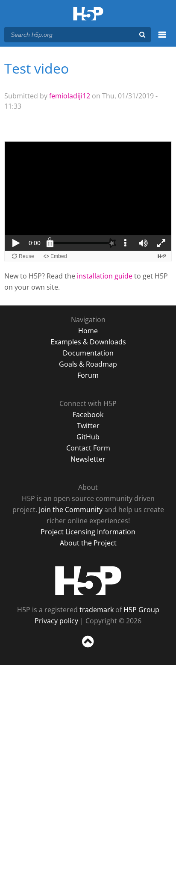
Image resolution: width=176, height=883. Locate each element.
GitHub (88, 437)
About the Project (88, 543)
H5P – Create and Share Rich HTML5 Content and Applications (88, 14)
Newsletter (88, 459)
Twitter (88, 425)
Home (88, 330)
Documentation (88, 353)
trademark (96, 609)
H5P (88, 581)
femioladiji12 (69, 96)
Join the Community (71, 509)
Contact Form (88, 448)
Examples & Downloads (88, 342)
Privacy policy (56, 620)
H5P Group (141, 609)
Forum (88, 375)
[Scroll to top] (88, 647)
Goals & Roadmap (88, 364)
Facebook (88, 414)
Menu (162, 39)
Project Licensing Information (88, 531)
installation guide (104, 276)
